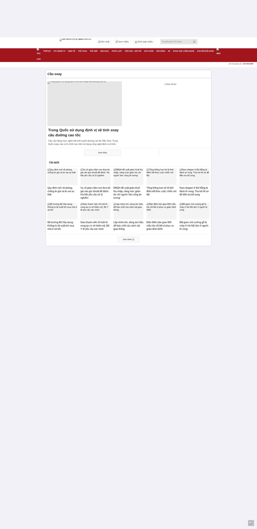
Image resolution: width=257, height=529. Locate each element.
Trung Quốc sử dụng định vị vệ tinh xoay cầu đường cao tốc (83, 132)
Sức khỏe (149, 51)
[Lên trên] (251, 523)
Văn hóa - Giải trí (133, 51)
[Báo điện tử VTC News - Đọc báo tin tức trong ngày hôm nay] (75, 42)
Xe (169, 51)
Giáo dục (104, 51)
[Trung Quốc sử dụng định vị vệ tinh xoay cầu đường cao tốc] (84, 103)
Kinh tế (71, 51)
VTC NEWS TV (59, 51)
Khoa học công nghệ (183, 51)
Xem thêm (102, 153)
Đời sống (160, 51)
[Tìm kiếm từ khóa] (195, 41)
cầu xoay (54, 74)
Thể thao (82, 51)
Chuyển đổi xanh (205, 51)
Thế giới (93, 51)
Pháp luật (117, 51)
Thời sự (47, 51)
